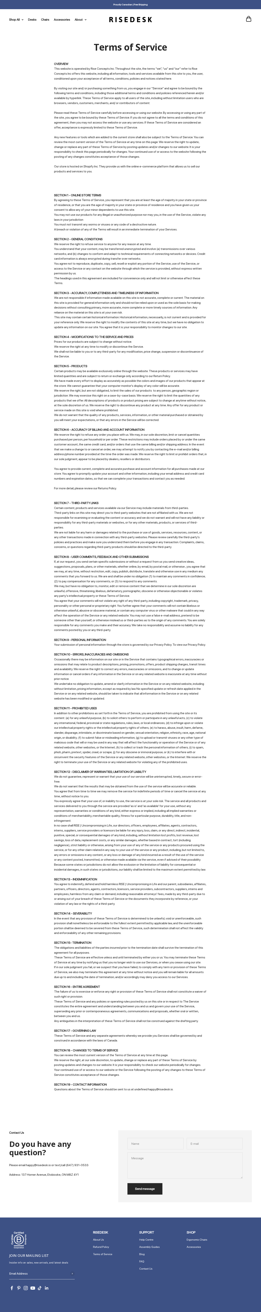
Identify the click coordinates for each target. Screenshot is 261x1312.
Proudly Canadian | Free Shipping (130, 4)
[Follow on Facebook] (11, 1288)
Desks (32, 19)
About (79, 19)
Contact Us (145, 1268)
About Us (98, 1239)
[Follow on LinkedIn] (46, 1288)
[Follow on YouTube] (32, 1288)
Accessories (62, 19)
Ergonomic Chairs (197, 1239)
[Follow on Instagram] (25, 1288)
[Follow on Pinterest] (18, 1288)
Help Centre (146, 1239)
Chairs (45, 19)
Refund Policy (101, 1246)
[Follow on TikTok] (39, 1288)
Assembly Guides (149, 1246)
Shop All (14, 19)
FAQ (141, 1261)
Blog (142, 1254)
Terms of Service (102, 1254)
